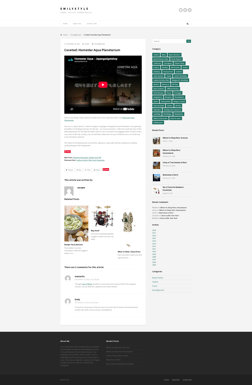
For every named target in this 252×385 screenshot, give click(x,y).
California (157, 63)
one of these (87, 284)
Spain (156, 101)
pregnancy (158, 97)
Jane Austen (158, 76)
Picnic (169, 93)
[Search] (187, 23)
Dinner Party (179, 63)
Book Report (176, 59)
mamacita (80, 276)
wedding (157, 114)
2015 (154, 238)
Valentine (157, 110)
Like (79, 170)
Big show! (95, 230)
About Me (77, 24)
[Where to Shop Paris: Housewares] (156, 153)
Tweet (70, 170)
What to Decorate (160, 118)
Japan (168, 76)
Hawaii (185, 67)
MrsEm (155, 207)
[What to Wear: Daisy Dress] (130, 227)
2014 (154, 241)
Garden (165, 67)
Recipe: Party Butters (73, 244)
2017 (154, 233)
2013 (154, 243)
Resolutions (179, 97)
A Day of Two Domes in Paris (175, 162)
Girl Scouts (175, 67)
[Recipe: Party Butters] (76, 223)
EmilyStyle (74, 8)
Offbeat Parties (173, 88)
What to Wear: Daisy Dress (129, 251)
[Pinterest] (190, 10)
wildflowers (158, 122)
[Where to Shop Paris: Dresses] (156, 140)
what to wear (175, 118)
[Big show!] (103, 216)
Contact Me (92, 24)
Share (98, 170)
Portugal (177, 93)
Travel (154, 286)
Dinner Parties (157, 278)
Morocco (165, 84)
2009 (154, 254)
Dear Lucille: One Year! (170, 215)
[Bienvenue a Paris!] (156, 177)
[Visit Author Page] (69, 191)
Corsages (168, 63)
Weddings (167, 114)
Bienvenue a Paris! (170, 175)
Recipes (168, 97)
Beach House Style (161, 59)
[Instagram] (185, 10)
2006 (154, 262)
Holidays (157, 71)
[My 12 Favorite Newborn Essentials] (156, 190)
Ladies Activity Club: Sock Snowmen (91, 160)
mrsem (87, 44)
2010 (154, 251)
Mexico (156, 84)
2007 (154, 259)
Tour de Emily (159, 105)
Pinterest (79, 362)
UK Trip (178, 105)
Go (189, 41)
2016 (154, 235)
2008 (154, 257)
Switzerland (165, 101)
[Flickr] (181, 10)
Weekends (179, 114)
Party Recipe (159, 93)
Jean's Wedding (180, 76)
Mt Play (175, 84)
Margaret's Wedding (180, 80)
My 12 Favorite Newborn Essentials (120, 364)
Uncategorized (99, 44)
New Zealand (159, 88)
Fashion (155, 282)
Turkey (169, 105)
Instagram (64, 365)
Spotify (87, 362)
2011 (154, 249)
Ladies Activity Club (161, 80)
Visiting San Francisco (172, 110)
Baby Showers (174, 55)
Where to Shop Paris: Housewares (173, 207)
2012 (154, 246)
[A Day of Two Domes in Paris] (156, 165)
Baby (164, 55)
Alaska (156, 55)
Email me (72, 357)
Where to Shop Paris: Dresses (175, 138)
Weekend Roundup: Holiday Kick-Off (87, 157)
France (156, 67)
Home (65, 24)
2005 (154, 265)
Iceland (179, 71)
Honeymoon (168, 71)
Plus (88, 170)
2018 (154, 230)
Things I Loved (179, 101)
